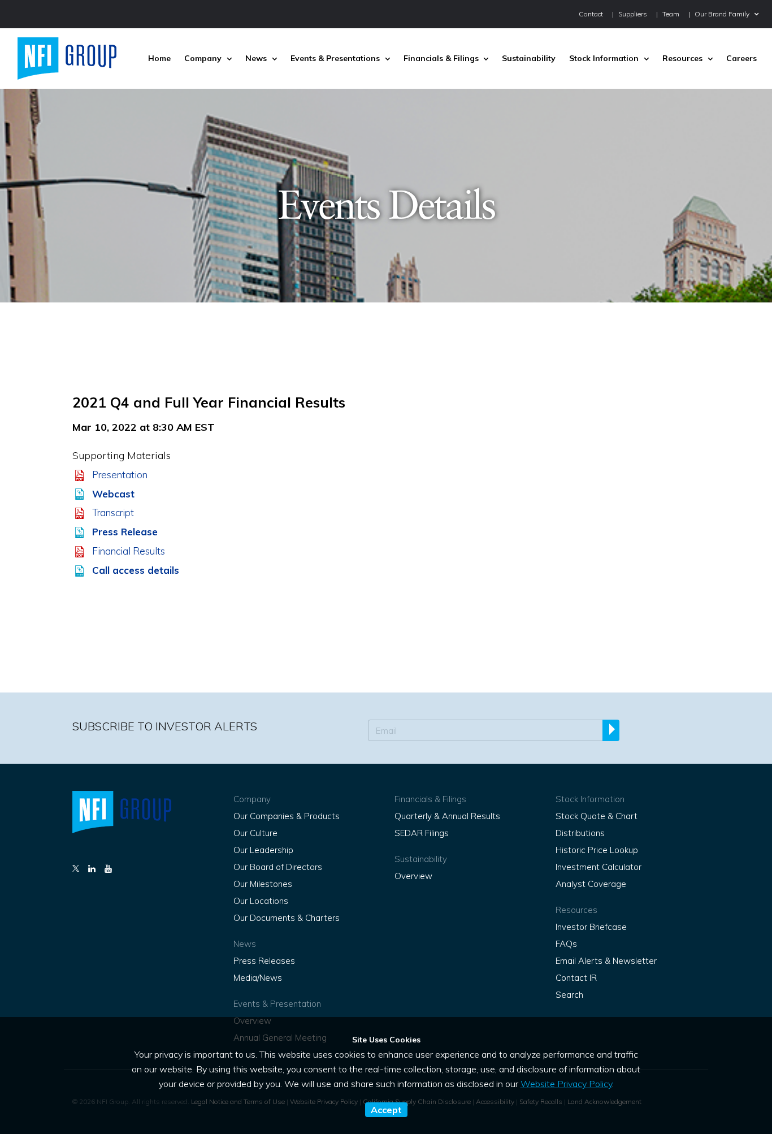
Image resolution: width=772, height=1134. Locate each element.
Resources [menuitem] (682, 58)
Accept (386, 1109)
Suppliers (632, 14)
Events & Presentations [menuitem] (335, 58)
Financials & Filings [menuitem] (441, 58)
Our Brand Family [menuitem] (722, 14)
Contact (591, 14)
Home (159, 58)
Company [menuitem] (203, 58)
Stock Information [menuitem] (604, 58)
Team (670, 14)
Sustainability (529, 58)
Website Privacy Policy (566, 1083)
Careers (741, 58)
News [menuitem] (256, 58)
